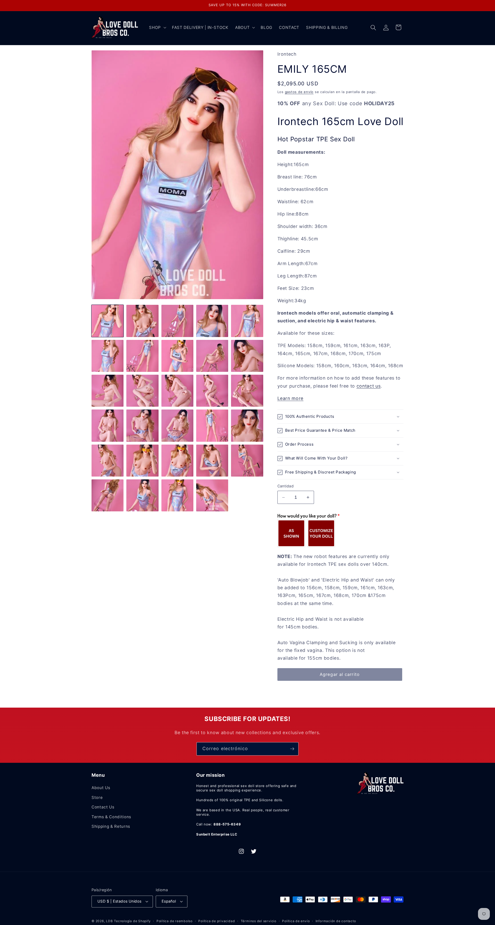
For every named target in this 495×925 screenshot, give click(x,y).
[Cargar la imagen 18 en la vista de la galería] (177, 425)
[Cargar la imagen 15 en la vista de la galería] (247, 391)
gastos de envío (299, 92)
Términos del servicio (258, 921)
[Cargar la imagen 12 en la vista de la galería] (142, 391)
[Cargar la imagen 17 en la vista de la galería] (142, 425)
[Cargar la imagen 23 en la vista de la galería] (177, 461)
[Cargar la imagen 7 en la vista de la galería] (142, 356)
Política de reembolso (174, 921)
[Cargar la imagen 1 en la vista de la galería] (107, 321)
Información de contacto (336, 921)
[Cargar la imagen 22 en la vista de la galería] (142, 461)
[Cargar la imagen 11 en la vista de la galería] (107, 391)
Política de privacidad (216, 921)
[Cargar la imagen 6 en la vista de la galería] (107, 356)
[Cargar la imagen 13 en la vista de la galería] (177, 391)
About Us (101, 787)
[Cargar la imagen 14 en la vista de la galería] (212, 391)
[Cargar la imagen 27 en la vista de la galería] (142, 495)
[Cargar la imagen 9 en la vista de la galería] (212, 356)
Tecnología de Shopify (132, 921)
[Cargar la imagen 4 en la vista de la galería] (212, 321)
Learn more (290, 398)
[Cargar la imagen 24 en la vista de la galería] (212, 461)
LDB (109, 921)
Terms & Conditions (111, 816)
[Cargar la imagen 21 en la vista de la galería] (107, 461)
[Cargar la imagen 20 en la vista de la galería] (247, 425)
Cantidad (285, 486)
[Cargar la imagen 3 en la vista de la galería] (177, 321)
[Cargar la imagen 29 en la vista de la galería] (212, 495)
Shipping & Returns (111, 826)
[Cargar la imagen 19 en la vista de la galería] (212, 425)
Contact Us (103, 807)
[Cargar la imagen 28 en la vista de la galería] (177, 495)
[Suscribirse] (292, 749)
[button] (157, 28)
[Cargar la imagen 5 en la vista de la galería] (247, 321)
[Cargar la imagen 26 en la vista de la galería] (107, 495)
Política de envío (296, 921)
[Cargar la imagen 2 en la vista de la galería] (142, 321)
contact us (369, 386)
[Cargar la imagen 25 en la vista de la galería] (247, 461)
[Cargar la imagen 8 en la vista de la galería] (177, 356)
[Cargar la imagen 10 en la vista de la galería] (247, 356)
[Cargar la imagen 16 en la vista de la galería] (107, 425)
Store (97, 797)
